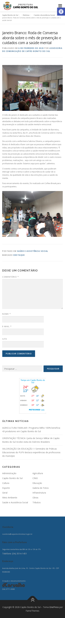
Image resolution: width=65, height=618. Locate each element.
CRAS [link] (35, 478)
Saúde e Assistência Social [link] (32, 251)
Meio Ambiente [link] (9, 497)
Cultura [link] (5, 483)
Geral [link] (4, 492)
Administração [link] (9, 473)
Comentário (10, 276)
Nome (6, 314)
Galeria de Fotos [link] (40, 487)
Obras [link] (35, 497)
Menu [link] (59, 5)
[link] (61, 12)
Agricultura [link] (37, 473)
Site (4, 339)
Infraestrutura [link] (39, 492)
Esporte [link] (6, 487)
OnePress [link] (54, 607)
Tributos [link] (36, 502)
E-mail (6, 326)
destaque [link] (19, 255)
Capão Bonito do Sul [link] (12, 478)
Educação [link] (37, 483)
